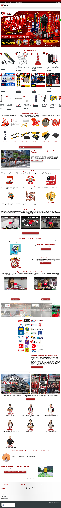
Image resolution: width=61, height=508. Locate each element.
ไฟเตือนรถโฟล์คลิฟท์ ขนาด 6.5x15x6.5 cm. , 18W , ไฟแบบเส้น (46, 104)
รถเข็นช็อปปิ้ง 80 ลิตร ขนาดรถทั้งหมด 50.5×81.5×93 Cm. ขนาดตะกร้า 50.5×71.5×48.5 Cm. (22, 67)
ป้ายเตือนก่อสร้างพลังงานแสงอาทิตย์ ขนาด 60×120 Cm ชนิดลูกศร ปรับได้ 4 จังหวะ (38, 104)
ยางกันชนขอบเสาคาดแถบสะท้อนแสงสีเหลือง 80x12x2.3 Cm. (55, 104)
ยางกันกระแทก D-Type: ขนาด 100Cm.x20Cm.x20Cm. (29, 104)
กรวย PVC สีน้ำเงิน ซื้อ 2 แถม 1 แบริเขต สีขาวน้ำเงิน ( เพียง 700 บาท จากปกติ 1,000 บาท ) (7, 88)
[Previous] (0, 102)
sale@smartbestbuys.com (6, 494)
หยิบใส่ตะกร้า (18, 70)
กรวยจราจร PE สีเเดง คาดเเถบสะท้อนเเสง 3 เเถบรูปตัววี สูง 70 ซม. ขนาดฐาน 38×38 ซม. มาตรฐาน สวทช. (38, 67)
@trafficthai (4, 496)
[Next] (60, 102)
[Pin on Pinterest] (32, 478)
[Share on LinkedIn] (33, 478)
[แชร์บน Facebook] (27, 478)
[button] (56, 5)
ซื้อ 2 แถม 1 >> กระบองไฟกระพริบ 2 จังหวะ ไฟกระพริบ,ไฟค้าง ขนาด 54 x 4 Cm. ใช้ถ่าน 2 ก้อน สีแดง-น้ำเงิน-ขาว (38, 89)
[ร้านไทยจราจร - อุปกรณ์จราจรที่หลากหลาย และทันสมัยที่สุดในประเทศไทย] (4, 5)
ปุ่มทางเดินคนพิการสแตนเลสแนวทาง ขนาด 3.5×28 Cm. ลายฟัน (3, 104)
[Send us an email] (59, 2)
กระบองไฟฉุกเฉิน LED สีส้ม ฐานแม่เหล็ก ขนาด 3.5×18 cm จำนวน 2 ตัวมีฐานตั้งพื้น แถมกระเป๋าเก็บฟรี (53, 67)
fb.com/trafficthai (6, 498)
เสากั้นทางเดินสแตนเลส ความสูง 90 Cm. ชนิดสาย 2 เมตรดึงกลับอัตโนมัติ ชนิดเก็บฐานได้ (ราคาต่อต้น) (12, 105)
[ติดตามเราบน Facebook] (55, 2)
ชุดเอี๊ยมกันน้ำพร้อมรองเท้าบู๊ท (20, 103)
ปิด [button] (41, 0)
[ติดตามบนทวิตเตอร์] (58, 2)
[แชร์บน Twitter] (29, 478)
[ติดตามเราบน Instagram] (57, 2)
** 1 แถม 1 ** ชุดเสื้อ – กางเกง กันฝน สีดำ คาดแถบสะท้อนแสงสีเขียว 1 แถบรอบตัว (53, 88)
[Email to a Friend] (30, 478)
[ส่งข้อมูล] (59, 7)
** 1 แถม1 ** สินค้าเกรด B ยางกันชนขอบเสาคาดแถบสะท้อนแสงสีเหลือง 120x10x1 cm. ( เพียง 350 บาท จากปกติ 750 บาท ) (22, 89)
